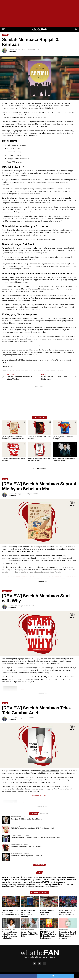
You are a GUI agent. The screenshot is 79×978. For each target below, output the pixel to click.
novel (39, 370)
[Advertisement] (39, 13)
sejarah (70, 885)
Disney (40, 877)
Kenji (32, 880)
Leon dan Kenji (52, 879)
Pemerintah (61, 882)
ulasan (60, 370)
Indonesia (71, 877)
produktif (38, 885)
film (57, 877)
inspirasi (6, 879)
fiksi (33, 370)
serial (28, 887)
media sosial (17, 882)
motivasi (27, 882)
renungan (49, 885)
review (53, 370)
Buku (18, 370)
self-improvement (8, 886)
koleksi (37, 880)
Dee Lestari (26, 370)
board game (14, 877)
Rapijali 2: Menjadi (20, 175)
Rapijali (21, 108)
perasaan (19, 885)
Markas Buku (51, 108)
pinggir (26, 885)
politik (32, 885)
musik (34, 882)
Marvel (5, 882)
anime (5, 877)
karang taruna (25, 880)
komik (42, 880)
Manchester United (68, 880)
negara (39, 882)
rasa (43, 885)
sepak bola (20, 887)
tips (46, 886)
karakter (15, 879)
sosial (32, 886)
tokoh (49, 886)
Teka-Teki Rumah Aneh (50, 771)
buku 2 (30, 877)
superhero (39, 887)
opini (54, 882)
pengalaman (8, 884)
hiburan (62, 877)
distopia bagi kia (49, 877)
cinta (36, 877)
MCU (11, 882)
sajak (64, 885)
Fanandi (13, 51)
